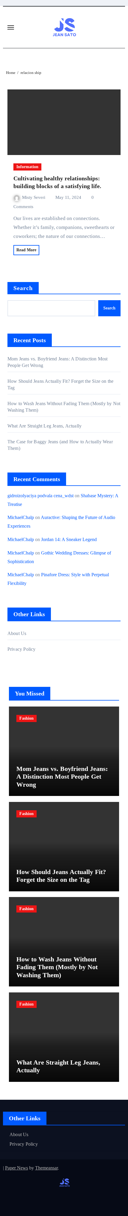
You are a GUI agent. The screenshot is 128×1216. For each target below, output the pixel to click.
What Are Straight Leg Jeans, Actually (44, 425)
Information (27, 167)
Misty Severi (34, 197)
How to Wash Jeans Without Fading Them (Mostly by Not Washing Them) (57, 967)
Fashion (26, 718)
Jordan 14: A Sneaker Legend (69, 539)
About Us (16, 633)
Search (23, 288)
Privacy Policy (21, 649)
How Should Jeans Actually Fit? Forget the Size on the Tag (61, 875)
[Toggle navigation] (10, 27)
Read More (26, 250)
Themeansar (46, 1167)
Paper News (16, 1167)
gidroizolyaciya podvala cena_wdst (40, 495)
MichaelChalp (20, 517)
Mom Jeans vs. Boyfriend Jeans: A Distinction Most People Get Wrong (62, 776)
